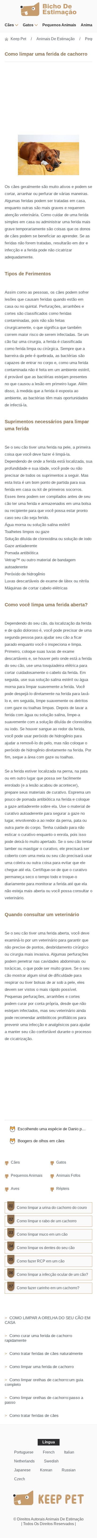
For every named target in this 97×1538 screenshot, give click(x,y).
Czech (19, 1479)
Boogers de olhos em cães (41, 1141)
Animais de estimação (55, 39)
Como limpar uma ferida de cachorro (41, 1367)
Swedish (51, 1461)
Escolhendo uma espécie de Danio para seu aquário (55, 1129)
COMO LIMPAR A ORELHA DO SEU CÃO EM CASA (47, 1320)
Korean (46, 1470)
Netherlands (24, 1461)
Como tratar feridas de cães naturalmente (45, 1353)
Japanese (22, 1470)
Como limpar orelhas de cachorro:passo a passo (44, 1400)
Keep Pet (18, 39)
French (49, 1452)
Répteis (62, 1189)
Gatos (28, 25)
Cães (9, 25)
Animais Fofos (68, 1175)
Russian (69, 1470)
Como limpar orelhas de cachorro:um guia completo (44, 1382)
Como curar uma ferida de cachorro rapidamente (38, 1338)
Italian (69, 1452)
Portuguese (23, 1452)
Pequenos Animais (59, 25)
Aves (15, 1189)
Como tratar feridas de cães (33, 1415)
